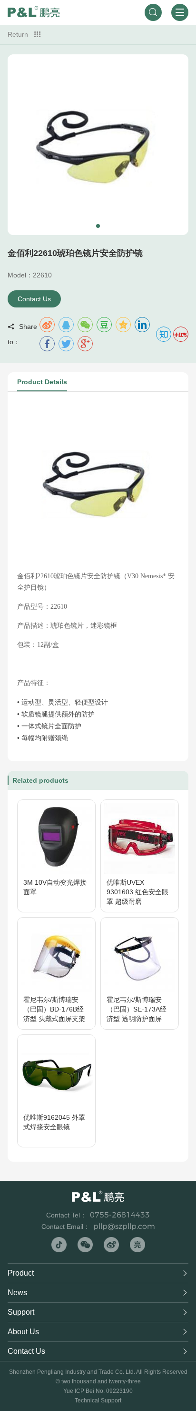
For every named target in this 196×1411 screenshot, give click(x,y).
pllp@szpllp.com (124, 1226)
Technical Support (98, 1400)
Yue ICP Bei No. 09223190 (98, 1391)
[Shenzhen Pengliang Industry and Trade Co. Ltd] (34, 12)
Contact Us (34, 299)
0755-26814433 (120, 1214)
